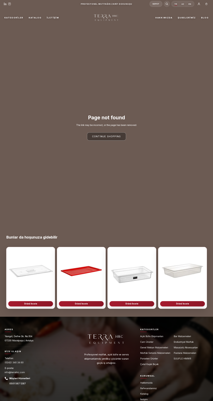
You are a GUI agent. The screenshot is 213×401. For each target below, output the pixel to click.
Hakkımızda (163, 17)
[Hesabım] (199, 4)
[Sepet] (206, 4)
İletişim (53, 17)
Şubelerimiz (187, 17)
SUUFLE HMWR (182, 358)
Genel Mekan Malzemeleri (154, 347)
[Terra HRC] (106, 18)
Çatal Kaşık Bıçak (149, 364)
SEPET (155, 4)
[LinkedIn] (5, 3)
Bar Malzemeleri (182, 336)
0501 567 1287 (17, 383)
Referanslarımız (148, 388)
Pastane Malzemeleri (185, 352)
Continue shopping (106, 136)
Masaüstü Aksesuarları (186, 347)
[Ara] (167, 4)
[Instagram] (9, 3)
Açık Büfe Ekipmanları (151, 336)
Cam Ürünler (146, 341)
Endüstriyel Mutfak (184, 341)
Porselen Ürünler (149, 358)
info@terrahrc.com (15, 372)
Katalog (35, 17)
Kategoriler (13, 17)
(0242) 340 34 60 (14, 362)
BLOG (205, 17)
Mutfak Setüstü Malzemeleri (155, 352)
